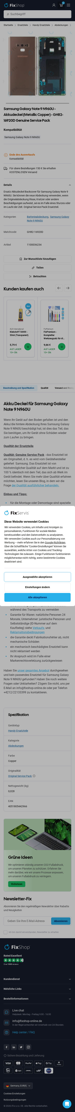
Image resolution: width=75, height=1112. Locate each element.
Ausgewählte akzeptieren (37, 576)
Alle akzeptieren (37, 597)
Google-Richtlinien (55, 542)
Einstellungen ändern (37, 587)
